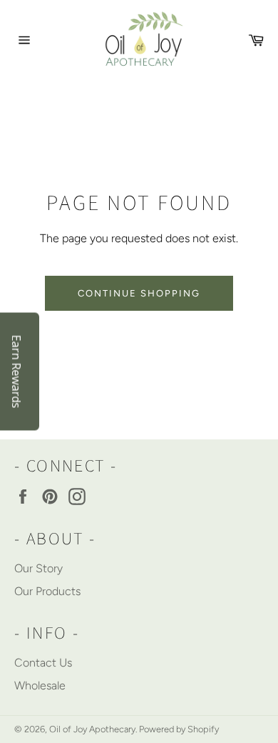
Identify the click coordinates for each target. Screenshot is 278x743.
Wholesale (40, 685)
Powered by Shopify (179, 729)
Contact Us (43, 662)
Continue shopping (139, 293)
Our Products (47, 591)
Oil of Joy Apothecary (92, 729)
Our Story (38, 568)
